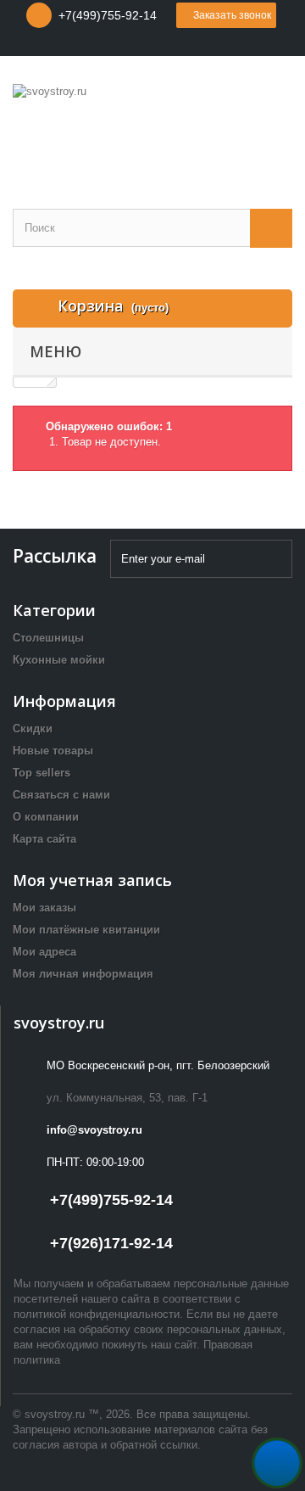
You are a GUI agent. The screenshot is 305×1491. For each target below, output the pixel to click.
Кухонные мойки (59, 659)
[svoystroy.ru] (152, 125)
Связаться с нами (61, 794)
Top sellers (41, 772)
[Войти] (165, 43)
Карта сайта (44, 838)
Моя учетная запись (92, 880)
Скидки (33, 728)
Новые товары (53, 750)
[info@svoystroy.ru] (137, 43)
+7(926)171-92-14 (111, 1243)
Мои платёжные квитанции (86, 929)
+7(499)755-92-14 (107, 15)
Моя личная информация (83, 973)
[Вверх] (277, 1463)
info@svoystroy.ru (94, 1130)
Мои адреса (44, 951)
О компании (46, 816)
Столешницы (48, 637)
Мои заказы (44, 907)
